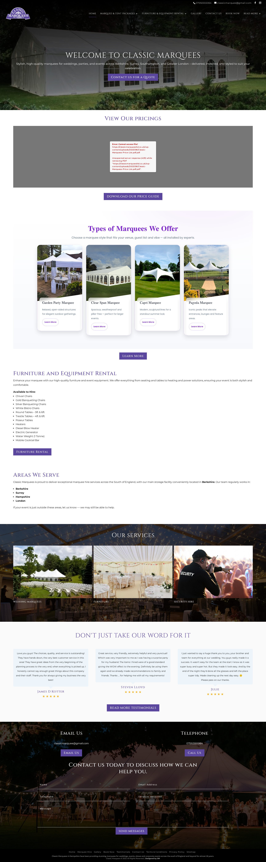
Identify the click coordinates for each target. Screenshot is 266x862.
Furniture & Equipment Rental (163, 13)
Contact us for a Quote (133, 77)
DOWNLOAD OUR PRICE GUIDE (133, 196)
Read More (251, 13)
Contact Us (214, 13)
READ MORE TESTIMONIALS (133, 708)
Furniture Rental (32, 452)
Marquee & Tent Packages (117, 13)
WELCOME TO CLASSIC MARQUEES (133, 55)
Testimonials (123, 852)
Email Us (71, 753)
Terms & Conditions (156, 852)
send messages (131, 831)
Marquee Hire (84, 852)
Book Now (233, 13)
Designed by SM (152, 858)
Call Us (194, 753)
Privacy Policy (177, 852)
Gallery (196, 13)
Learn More (133, 356)
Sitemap (191, 852)
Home (92, 13)
